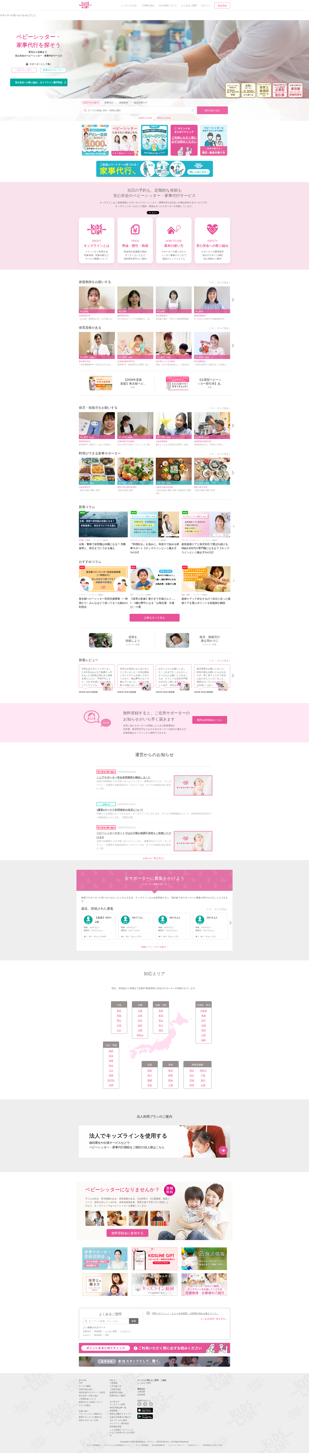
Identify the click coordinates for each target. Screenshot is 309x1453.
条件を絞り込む (212, 110)
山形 (203, 1035)
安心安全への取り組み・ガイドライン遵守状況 (38, 82)
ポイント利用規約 (142, 1445)
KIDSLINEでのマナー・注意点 (92, 1392)
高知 (149, 1085)
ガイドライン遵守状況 (119, 1423)
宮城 (203, 1025)
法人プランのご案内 (118, 1420)
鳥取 (119, 1010)
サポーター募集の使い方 (154, 884)
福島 (203, 1040)
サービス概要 (84, 1386)
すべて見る (223, 282)
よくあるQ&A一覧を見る (212, 1318)
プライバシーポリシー (176, 1445)
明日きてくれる (164, 117)
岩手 (203, 1020)
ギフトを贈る (84, 1405)
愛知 (170, 1080)
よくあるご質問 (144, 1382)
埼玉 (192, 1075)
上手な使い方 (115, 1386)
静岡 (170, 1075)
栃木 (203, 1080)
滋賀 (140, 1025)
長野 (161, 1010)
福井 (161, 1030)
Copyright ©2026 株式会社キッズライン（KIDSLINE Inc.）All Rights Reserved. (154, 1441)
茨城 (192, 1080)
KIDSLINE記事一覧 (118, 1407)
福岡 (111, 1050)
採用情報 (141, 1394)
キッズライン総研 (117, 1404)
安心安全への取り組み (88, 1395)
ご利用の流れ (115, 1389)
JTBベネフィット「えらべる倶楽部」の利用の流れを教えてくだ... (185, 1313)
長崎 (111, 1060)
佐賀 (111, 1055)
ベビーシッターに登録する (90, 1413)
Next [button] (233, 525)
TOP (81, 1382)
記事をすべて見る (154, 617)
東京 (192, 1070)
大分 (111, 1070)
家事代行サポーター (53, 70)
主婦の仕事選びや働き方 (120, 1416)
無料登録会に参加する (127, 1233)
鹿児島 (111, 1080)
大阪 (140, 1010)
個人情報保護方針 (158, 1445)
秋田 (203, 1030)
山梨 (203, 1085)
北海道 (203, 1010)
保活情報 (113, 1410)
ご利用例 (113, 1382)
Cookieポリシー (193, 1445)
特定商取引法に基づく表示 (212, 1445)
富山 (161, 1020)
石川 (161, 1025)
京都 (140, 1015)
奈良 (140, 1020)
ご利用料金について (87, 1398)
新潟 (161, 1015)
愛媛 (149, 1080)
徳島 (149, 1070)
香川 (149, 1075)
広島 (119, 1025)
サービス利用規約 (93, 1445)
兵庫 (140, 1030)
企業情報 (141, 1391)
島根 (119, 1015)
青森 (203, 1015)
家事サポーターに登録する (90, 1416)
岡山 (119, 1020)
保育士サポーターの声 (88, 1420)
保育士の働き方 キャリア (120, 1413)
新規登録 (222, 5)
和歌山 (140, 1035)
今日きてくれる (145, 117)
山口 (119, 1030)
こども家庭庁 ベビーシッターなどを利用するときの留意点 (122, 1432)
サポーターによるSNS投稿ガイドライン (117, 1445)
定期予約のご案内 (117, 1395)
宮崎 (111, 1075)
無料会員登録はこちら (210, 720)
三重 (170, 1085)
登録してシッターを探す (153, 946)
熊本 (111, 1065)
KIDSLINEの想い (86, 1389)
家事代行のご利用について (90, 1402)
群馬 (192, 1085)
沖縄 (111, 1085)
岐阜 (170, 1070)
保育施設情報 (115, 1426)
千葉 (203, 1075)
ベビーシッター (24, 70)
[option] (95, 140)
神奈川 (203, 1070)
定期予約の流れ (116, 1392)
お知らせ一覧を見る (153, 858)
